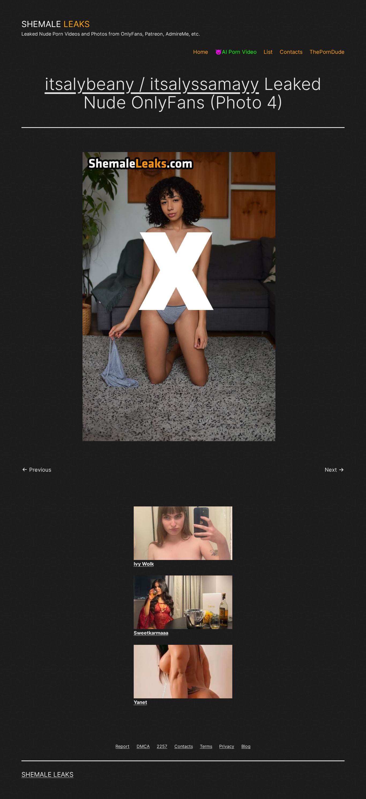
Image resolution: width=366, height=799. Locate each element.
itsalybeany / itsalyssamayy (152, 84)
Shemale (55, 24)
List (268, 52)
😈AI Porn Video (236, 52)
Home (200, 52)
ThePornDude (327, 52)
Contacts (291, 52)
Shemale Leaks (47, 774)
